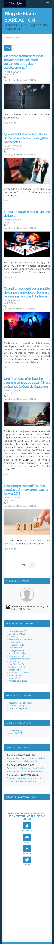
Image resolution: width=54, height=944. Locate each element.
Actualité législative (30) (20, 703)
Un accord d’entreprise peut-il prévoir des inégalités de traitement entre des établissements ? (24, 62)
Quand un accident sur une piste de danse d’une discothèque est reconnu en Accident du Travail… (27, 292)
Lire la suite (10, 123)
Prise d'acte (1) (15, 675)
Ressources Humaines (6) (21, 639)
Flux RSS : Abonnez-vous (22, 797)
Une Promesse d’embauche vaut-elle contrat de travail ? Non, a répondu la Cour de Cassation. (27, 382)
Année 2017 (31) (16, 733)
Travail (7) (13, 636)
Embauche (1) (15, 670)
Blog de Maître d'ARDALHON (22, 80)
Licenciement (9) (17, 634)
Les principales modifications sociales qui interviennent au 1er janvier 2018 (26, 490)
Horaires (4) (14, 642)
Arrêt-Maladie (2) (17, 653)
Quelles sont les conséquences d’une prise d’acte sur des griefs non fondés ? (26, 138)
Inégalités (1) (15, 678)
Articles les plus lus (18, 681)
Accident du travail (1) (19, 672)
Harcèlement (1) (16, 664)
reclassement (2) (17, 645)
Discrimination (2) (17, 647)
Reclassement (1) (17, 667)
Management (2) (17, 650)
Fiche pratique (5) (17, 705)
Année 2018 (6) (16, 730)
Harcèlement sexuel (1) (19, 659)
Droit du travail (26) (18, 631)
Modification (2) (16, 656)
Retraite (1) (14, 661)
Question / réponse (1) (19, 708)
